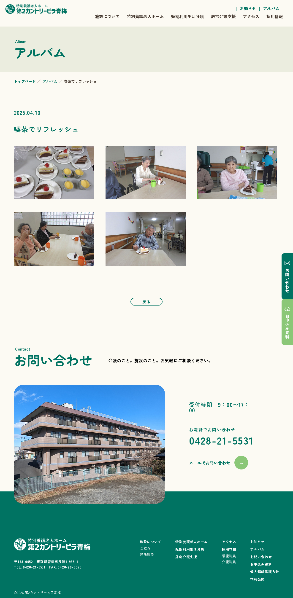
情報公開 (257, 579)
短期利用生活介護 (187, 16)
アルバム (271, 8)
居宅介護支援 (223, 16)
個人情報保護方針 (264, 571)
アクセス (251, 16)
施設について (107, 16)
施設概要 (147, 554)
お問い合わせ (287, 280)
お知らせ (248, 8)
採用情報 (274, 16)
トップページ (25, 81)
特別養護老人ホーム (145, 16)
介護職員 (229, 561)
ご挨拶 (145, 548)
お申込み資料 (287, 326)
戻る (146, 301)
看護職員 (229, 555)
